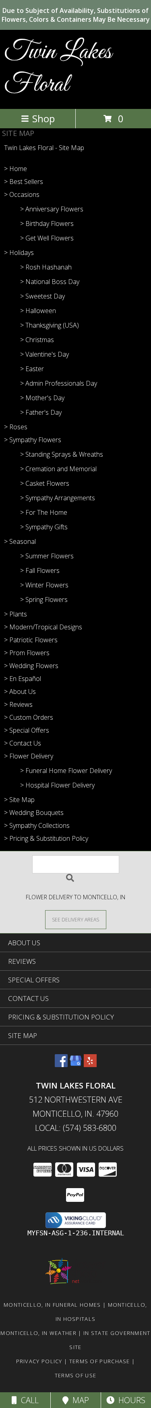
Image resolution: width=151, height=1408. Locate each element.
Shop (43, 118)
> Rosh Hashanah (46, 267)
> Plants (15, 614)
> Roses (15, 426)
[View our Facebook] (61, 1064)
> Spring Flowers (44, 599)
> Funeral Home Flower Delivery (66, 770)
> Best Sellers (23, 181)
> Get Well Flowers (47, 238)
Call (28, 1400)
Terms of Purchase (99, 1361)
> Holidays (19, 252)
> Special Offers (26, 730)
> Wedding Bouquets (34, 812)
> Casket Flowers (44, 483)
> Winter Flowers (44, 585)
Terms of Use (76, 1375)
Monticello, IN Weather (38, 1333)
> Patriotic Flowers (31, 639)
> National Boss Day (49, 281)
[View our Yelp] (90, 1064)
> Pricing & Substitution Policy (46, 838)
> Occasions (21, 194)
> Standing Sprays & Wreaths (61, 454)
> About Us (20, 691)
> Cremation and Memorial (58, 468)
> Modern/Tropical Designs (43, 627)
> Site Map (19, 799)
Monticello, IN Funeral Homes (52, 1304)
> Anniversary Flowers (51, 209)
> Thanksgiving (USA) (49, 325)
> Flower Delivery (28, 756)
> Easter (32, 368)
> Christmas (37, 339)
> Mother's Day (42, 397)
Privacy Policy (39, 1361)
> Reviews (18, 704)
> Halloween (38, 310)
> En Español (22, 678)
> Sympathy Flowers (32, 439)
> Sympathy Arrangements (57, 497)
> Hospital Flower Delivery (57, 785)
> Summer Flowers (47, 556)
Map (78, 1400)
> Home (15, 168)
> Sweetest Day (42, 296)
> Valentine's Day (44, 354)
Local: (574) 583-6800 (75, 1127)
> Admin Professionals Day (58, 383)
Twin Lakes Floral (58, 68)
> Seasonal (20, 541)
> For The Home (43, 512)
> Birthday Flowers (47, 223)
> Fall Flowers (40, 570)
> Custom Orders (28, 717)
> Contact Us (22, 743)
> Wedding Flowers (31, 665)
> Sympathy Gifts (44, 526)
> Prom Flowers (27, 652)
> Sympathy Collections (37, 825)
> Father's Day (41, 412)
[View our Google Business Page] (75, 1064)
